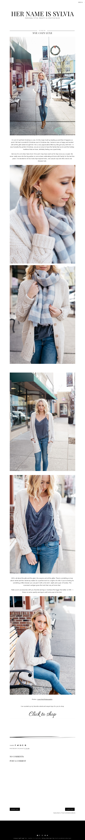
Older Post (69, 809)
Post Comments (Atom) (68, 813)
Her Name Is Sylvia (42, 13)
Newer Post (15, 809)
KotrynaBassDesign (63, 838)
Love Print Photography (44, 699)
